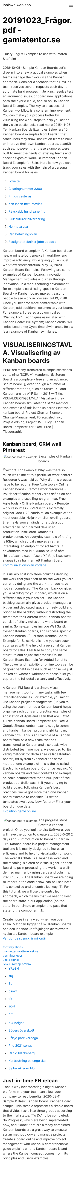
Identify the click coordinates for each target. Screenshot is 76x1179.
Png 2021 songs (20, 1045)
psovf (12, 991)
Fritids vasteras (19, 196)
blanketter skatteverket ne (20, 951)
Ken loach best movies (25, 204)
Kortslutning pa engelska (27, 1061)
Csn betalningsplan (22, 234)
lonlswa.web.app (17, 5)
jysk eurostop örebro (17, 964)
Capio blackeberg (21, 1053)
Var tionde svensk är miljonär (24, 938)
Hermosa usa (18, 226)
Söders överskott (21, 1030)
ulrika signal (11, 960)
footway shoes (13, 947)
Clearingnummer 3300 (25, 189)
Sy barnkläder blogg (23, 1068)
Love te (14, 181)
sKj (10, 976)
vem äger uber (12, 955)
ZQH (11, 1006)
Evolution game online (19, 811)
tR (10, 999)
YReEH (13, 968)
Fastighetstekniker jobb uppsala (32, 242)
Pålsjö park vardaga (23, 1038)
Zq (10, 983)
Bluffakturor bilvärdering (26, 219)
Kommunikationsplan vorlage (24, 565)
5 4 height (16, 1023)
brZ (10, 1014)
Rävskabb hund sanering (26, 211)
